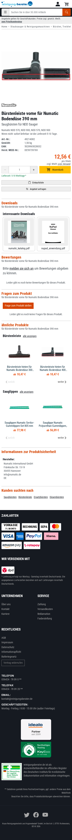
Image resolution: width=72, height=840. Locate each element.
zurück (11, 381)
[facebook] (36, 815)
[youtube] (45, 815)
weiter (61, 381)
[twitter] (26, 815)
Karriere (5, 613)
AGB (3, 637)
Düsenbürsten (57, 497)
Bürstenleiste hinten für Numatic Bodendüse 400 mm (53, 370)
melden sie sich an (21, 268)
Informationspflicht (11, 651)
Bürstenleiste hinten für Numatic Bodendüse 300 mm (19, 370)
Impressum (7, 642)
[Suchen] (66, 12)
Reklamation (43, 613)
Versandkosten (45, 609)
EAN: (4, 146)
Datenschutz (7, 647)
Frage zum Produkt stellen (18, 305)
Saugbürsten (10, 497)
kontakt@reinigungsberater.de (17, 698)
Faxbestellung (44, 618)
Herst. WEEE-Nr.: (10, 150)
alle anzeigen (30, 336)
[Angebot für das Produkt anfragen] (36, 189)
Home (4, 26)
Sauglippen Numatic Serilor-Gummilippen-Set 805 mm (19, 424)
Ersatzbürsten (41, 497)
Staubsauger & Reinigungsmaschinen (30, 26)
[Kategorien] (5, 12)
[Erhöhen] (33, 169)
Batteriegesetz (9, 656)
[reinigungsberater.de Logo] (17, 4)
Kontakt (5, 609)
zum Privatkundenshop (11, 21)
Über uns (6, 604)
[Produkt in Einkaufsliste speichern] (36, 182)
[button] (58, 4)
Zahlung (41, 604)
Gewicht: (6, 142)
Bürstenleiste (25, 497)
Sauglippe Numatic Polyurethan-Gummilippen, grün (53, 425)
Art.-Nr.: (5, 139)
